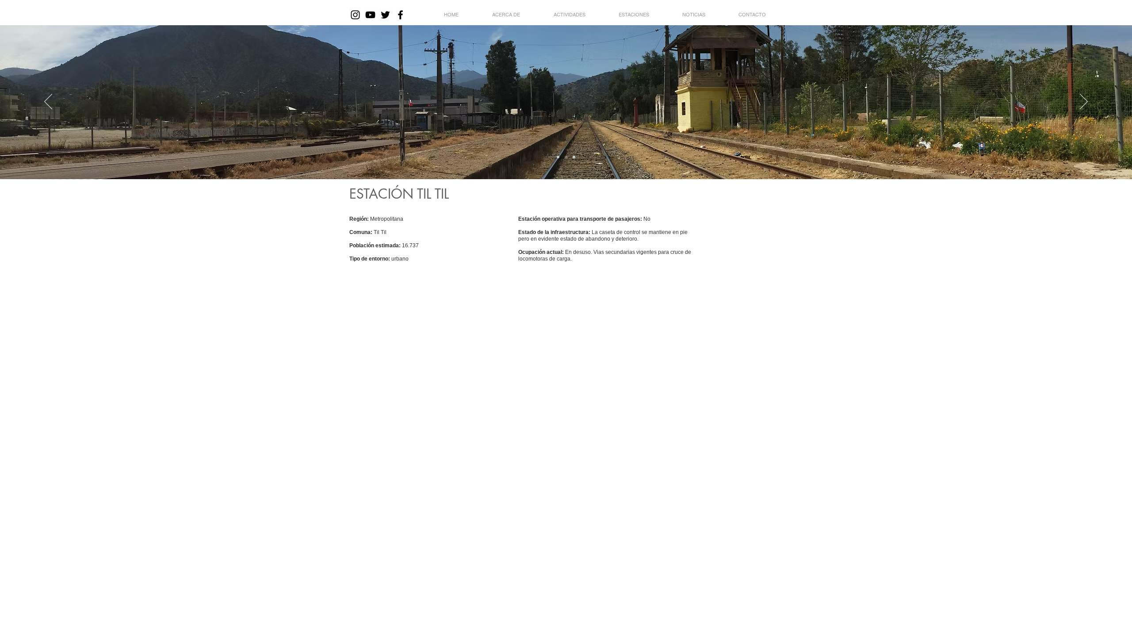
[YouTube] (370, 15)
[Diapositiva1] (558, 157)
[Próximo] (1084, 102)
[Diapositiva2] (566, 157)
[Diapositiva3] (574, 157)
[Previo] (48, 102)
